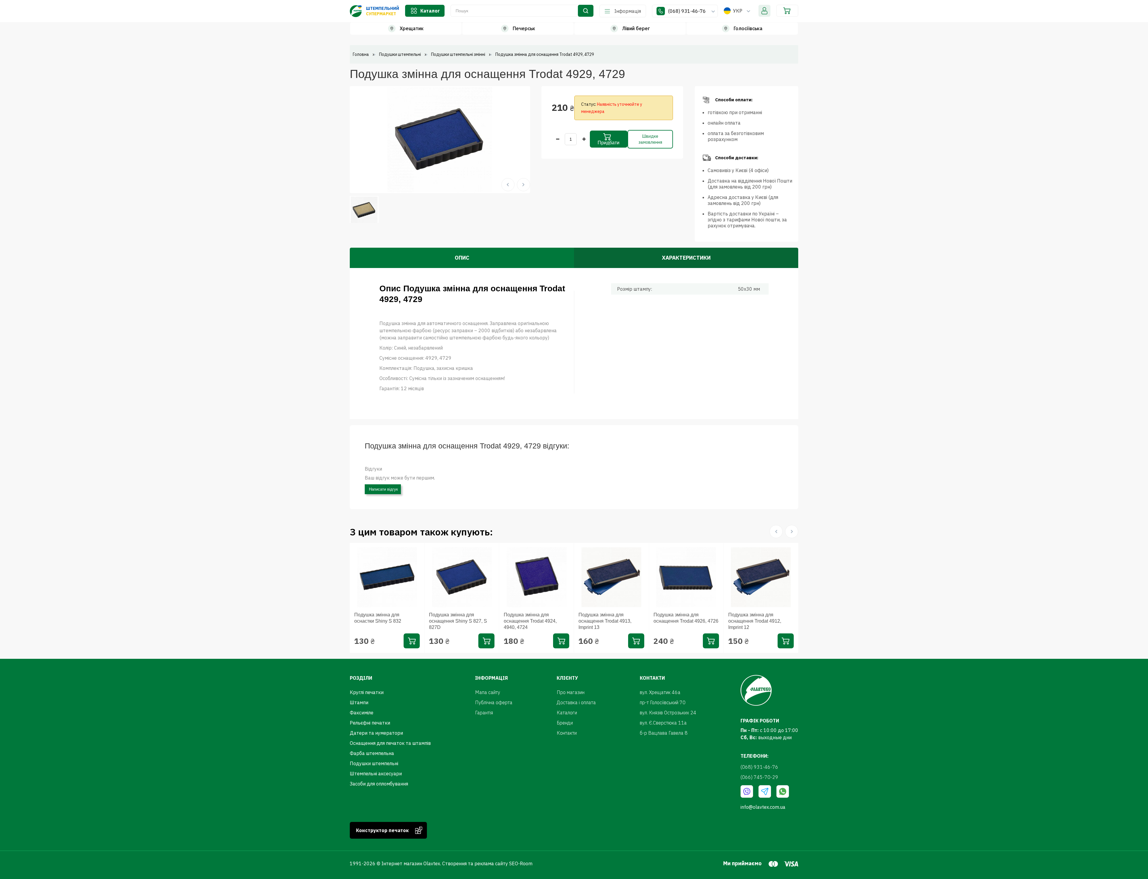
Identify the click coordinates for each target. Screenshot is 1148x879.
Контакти (567, 733)
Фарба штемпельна (372, 753)
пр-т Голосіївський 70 (663, 702)
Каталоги (567, 713)
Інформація (627, 11)
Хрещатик (412, 28)
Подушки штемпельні (374, 763)
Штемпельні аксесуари (376, 774)
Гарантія (484, 713)
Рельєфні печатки (370, 723)
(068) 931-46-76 (687, 11)
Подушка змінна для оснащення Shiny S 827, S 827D (458, 621)
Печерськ (524, 28)
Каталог (430, 11)
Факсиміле (361, 713)
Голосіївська (748, 28)
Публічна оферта (493, 702)
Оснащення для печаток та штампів (390, 743)
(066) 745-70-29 (759, 777)
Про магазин (570, 692)
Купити (412, 640)
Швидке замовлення (650, 139)
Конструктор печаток (382, 830)
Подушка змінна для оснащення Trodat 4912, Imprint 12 (754, 621)
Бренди (565, 723)
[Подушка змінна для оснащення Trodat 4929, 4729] (439, 139)
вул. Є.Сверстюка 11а (663, 723)
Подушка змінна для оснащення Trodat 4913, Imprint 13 (604, 621)
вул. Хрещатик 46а (660, 692)
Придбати (608, 142)
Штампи (359, 702)
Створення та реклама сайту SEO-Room (487, 863)
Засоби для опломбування (379, 784)
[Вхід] (764, 11)
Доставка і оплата (576, 702)
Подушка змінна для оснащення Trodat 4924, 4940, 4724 (530, 621)
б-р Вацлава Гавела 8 (664, 733)
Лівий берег (636, 28)
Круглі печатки (367, 692)
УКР (737, 11)
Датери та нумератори (376, 733)
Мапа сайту (487, 692)
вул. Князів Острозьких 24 (668, 713)
